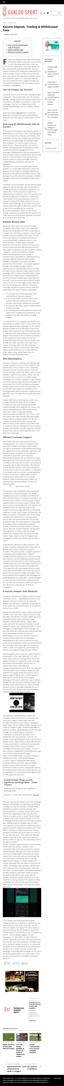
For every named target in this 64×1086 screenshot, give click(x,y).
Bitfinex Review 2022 (15, 50)
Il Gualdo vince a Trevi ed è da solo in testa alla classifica (35, 1005)
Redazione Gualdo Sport (10, 34)
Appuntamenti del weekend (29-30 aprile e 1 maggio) (14, 1067)
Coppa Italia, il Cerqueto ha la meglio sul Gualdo (53, 84)
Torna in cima (57, 1078)
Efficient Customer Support (18, 52)
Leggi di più (32, 1020)
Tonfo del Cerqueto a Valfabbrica (29, 1066)
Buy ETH (20, 113)
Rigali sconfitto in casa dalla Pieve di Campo (8, 1047)
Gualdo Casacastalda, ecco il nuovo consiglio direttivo (35, 1048)
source (36, 795)
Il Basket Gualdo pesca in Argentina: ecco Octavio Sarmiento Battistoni (53, 71)
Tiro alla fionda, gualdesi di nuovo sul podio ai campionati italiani (20, 1050)
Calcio (4, 23)
